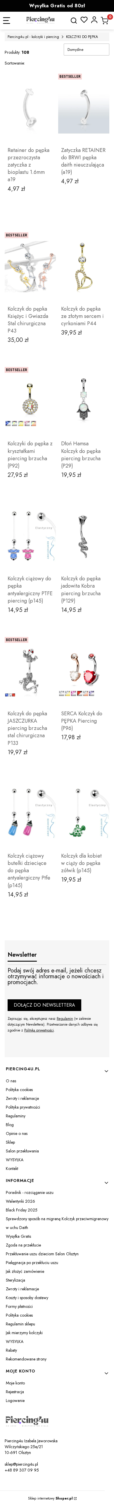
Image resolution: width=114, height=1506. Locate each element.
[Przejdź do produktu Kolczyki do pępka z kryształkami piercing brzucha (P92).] (30, 401)
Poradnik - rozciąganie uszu (29, 1192)
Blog (10, 1125)
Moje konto (15, 1383)
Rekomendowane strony (26, 1359)
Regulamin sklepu (20, 1324)
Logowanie (15, 1400)
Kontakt (12, 1168)
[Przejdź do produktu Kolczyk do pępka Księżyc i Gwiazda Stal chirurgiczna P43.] (30, 266)
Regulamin (65, 1018)
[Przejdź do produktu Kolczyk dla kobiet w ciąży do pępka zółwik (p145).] (83, 813)
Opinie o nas (16, 1133)
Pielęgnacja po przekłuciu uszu (32, 1263)
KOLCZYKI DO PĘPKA (82, 36)
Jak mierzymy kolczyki (24, 1333)
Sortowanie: (15, 63)
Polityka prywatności (23, 1107)
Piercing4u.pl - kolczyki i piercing (33, 36)
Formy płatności (19, 1306)
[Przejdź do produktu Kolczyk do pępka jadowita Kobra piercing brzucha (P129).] (83, 536)
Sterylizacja (15, 1280)
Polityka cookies (19, 1090)
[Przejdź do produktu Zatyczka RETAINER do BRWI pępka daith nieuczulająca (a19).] (83, 107)
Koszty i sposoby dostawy (27, 1298)
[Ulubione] (84, 19)
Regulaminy (15, 1116)
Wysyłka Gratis (18, 1236)
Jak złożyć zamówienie (25, 1271)
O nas (11, 1081)
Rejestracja (15, 1392)
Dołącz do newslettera (44, 1005)
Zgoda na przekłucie (23, 1245)
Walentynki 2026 (20, 1201)
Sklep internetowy (50, 1498)
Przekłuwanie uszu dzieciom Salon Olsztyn (42, 1254)
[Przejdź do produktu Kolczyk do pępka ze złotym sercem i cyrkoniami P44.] (83, 266)
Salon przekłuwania (22, 1151)
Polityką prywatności (39, 1030)
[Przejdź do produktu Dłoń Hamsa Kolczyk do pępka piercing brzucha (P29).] (83, 401)
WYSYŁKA (14, 1160)
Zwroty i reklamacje (22, 1098)
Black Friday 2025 (21, 1210)
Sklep (10, 1142)
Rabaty (11, 1350)
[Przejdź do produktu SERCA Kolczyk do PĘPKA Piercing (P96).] (83, 671)
